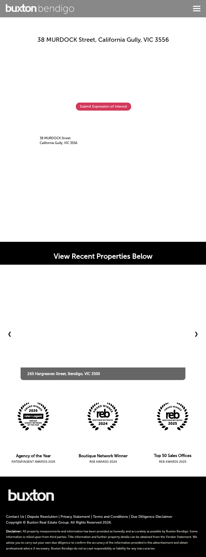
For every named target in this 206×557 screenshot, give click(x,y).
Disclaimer (164, 517)
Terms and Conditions (110, 517)
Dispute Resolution (42, 517)
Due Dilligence (142, 517)
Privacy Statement (75, 517)
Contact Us (15, 517)
